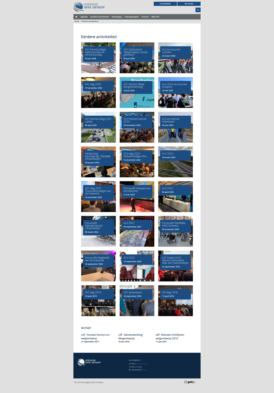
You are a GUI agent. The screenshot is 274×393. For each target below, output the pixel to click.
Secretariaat (142, 363)
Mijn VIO (155, 16)
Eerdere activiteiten (99, 16)
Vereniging (117, 16)
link (144, 369)
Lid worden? (165, 4)
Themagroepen (131, 16)
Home (76, 16)
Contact (145, 16)
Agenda (84, 16)
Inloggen (189, 4)
